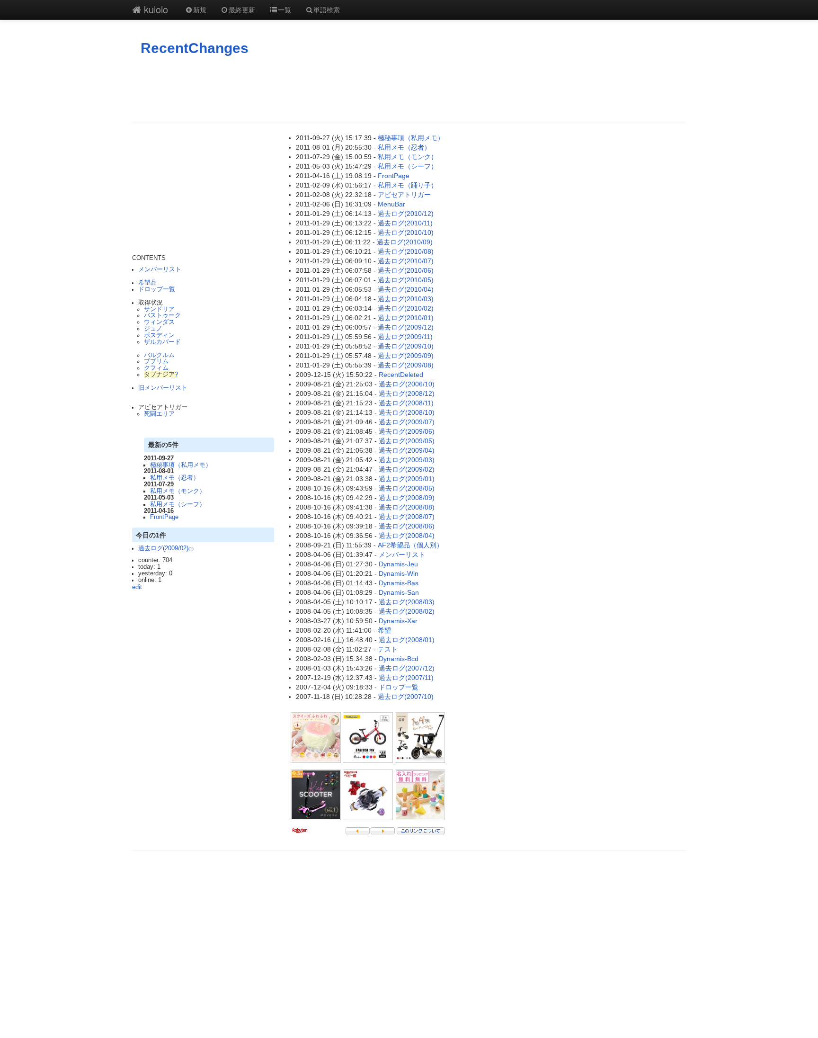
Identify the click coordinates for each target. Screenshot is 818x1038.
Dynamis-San (399, 592)
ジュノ (153, 328)
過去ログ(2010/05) (406, 280)
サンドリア (159, 309)
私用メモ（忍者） (174, 477)
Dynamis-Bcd (398, 658)
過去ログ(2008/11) (406, 403)
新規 (199, 9)
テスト (388, 649)
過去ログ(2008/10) (407, 412)
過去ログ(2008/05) (407, 488)
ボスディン (159, 335)
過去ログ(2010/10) (406, 232)
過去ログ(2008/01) (407, 640)
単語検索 (326, 9)
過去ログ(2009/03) (407, 460)
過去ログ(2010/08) (406, 251)
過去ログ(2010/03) (406, 299)
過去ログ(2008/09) (407, 497)
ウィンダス (159, 322)
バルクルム (159, 355)
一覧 (284, 9)
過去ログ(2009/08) (406, 365)
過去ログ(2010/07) (406, 261)
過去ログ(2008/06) (407, 526)
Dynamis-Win (398, 573)
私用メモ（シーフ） (177, 504)
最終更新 (242, 9)
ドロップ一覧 (156, 289)
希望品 (147, 282)
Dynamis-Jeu (398, 564)
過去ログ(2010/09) (405, 242)
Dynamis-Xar (398, 621)
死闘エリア (159, 414)
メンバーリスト (159, 269)
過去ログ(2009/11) (405, 336)
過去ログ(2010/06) (406, 270)
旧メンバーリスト (162, 388)
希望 (384, 630)
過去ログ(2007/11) (406, 677)
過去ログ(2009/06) (407, 431)
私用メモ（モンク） (177, 491)
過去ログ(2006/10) (407, 384)
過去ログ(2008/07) (407, 516)
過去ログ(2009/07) (407, 422)
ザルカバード (162, 342)
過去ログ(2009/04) (407, 450)
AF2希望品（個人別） (410, 545)
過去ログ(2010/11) (405, 223)
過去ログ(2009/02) (166, 548)
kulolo (154, 9)
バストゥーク (162, 315)
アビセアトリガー (404, 194)
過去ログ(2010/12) (406, 213)
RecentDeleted (401, 374)
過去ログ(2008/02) (407, 611)
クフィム (156, 368)
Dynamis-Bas (398, 583)
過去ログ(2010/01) (406, 318)
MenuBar (391, 204)
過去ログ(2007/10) (406, 696)
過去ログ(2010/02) (406, 308)
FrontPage (164, 517)
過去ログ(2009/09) (406, 355)
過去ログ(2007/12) (407, 668)
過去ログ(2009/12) (406, 327)
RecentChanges (195, 48)
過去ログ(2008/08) (407, 507)
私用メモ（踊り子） (407, 185)
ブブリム (156, 361)
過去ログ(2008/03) (407, 602)
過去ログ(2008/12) (407, 393)
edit (137, 587)
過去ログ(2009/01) (407, 479)
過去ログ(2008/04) (407, 535)
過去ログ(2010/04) (406, 289)
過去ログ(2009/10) (406, 346)
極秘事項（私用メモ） (181, 465)
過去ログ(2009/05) (407, 441)
